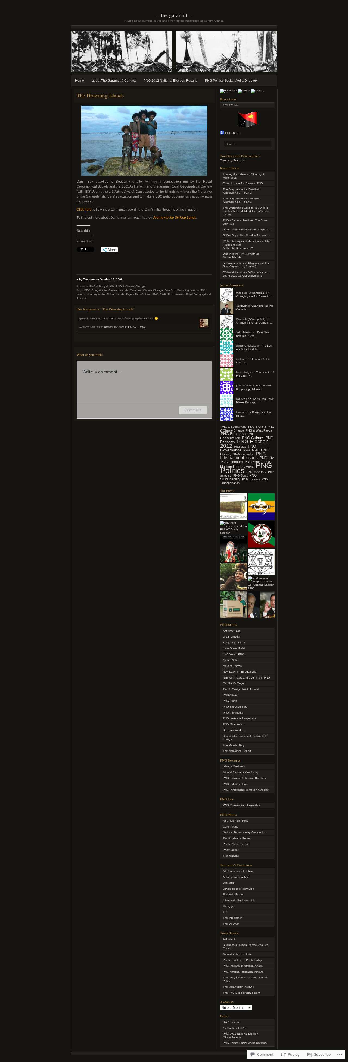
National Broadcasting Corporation (244, 832)
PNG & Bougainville (101, 286)
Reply (142, 327)
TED (225, 912)
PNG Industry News (235, 783)
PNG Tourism (251, 479)
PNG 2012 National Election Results (170, 81)
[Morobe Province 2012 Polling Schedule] (261, 506)
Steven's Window (233, 729)
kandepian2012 (246, 398)
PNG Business (233, 434)
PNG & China (257, 426)
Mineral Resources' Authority (240, 772)
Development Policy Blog (238, 888)
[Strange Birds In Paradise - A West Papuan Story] (233, 576)
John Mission (244, 332)
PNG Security (256, 472)
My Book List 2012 (234, 1027)
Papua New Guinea (138, 294)
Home (79, 81)
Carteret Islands (118, 290)
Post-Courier (230, 849)
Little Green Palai (234, 648)
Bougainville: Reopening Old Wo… (254, 387)
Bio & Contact (231, 1021)
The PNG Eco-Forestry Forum (241, 992)
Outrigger (229, 906)
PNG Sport (240, 475)
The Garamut (174, 15)
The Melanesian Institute (238, 986)
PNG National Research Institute (243, 971)
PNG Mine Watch (233, 724)
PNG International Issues (243, 456)
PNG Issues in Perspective (239, 718)
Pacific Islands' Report (237, 838)
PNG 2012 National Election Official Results (240, 1035)
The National (231, 855)
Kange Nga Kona (234, 642)
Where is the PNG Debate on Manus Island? (241, 255)
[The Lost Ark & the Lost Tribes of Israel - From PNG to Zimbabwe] (261, 562)
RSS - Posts (232, 133)
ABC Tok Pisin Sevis (235, 820)
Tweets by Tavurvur (232, 160)
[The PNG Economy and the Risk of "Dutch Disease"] (233, 528)
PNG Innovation (243, 454)
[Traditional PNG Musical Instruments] (233, 506)
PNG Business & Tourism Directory (244, 777)
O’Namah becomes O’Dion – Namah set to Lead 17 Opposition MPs (245, 274)
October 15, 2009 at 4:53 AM (120, 327)
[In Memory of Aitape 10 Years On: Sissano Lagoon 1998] (261, 583)
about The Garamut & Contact (114, 81)
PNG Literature (232, 462)
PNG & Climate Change (130, 286)
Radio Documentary (172, 294)
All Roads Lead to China (238, 871)
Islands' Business (234, 766)
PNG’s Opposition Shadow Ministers (245, 235)
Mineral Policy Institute (237, 954)
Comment (192, 410)
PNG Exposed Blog (235, 706)
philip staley (243, 385)
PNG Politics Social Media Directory (231, 81)
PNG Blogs (230, 700)
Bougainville (99, 290)
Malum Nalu (230, 659)
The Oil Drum (231, 923)
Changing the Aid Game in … (254, 296)
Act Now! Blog (232, 630)
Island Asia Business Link (239, 900)
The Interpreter (232, 917)
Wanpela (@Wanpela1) (250, 292)
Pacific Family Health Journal (241, 689)
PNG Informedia (233, 712)
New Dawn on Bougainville (239, 671)
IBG (202, 290)
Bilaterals (228, 882)
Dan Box (170, 290)
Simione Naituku (246, 345)
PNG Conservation (237, 436)
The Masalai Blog (234, 745)
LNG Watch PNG (233, 654)
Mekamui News (232, 665)
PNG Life (267, 458)
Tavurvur (241, 305)
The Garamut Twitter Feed (240, 156)
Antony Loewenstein (236, 877)
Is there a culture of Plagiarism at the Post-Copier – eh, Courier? (246, 265)
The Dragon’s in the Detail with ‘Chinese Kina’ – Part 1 (242, 200)
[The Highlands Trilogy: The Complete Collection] (233, 549)
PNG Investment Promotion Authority (246, 789)
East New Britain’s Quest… (252, 334)
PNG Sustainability (238, 477)
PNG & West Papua (259, 430)
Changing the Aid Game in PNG (243, 183)
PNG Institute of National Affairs (243, 965)
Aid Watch (229, 939)
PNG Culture (253, 438)
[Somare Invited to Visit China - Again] (261, 604)
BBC (87, 290)
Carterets (135, 290)
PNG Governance (238, 448)
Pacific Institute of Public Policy (242, 960)
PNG (155, 294)
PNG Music (246, 466)
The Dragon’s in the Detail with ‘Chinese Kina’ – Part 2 (242, 191)
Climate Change (153, 290)
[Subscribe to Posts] (222, 133)
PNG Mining (254, 462)
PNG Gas (240, 446)
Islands (81, 294)
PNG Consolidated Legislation (242, 805)
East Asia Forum (233, 894)
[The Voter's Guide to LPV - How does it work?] (233, 604)
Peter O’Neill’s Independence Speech (246, 229)
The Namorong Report (237, 750)
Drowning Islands (188, 290)
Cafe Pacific (230, 826)
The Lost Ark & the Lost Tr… (254, 347)
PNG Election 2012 (244, 444)
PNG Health (251, 450)
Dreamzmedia (231, 636)
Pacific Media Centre (236, 843)
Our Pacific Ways (233, 683)
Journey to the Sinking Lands (105, 294)
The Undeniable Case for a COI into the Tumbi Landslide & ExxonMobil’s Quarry (245, 211)
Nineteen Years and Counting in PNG (246, 677)
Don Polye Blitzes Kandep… (255, 400)
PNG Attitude (231, 694)
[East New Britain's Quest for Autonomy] (261, 534)
